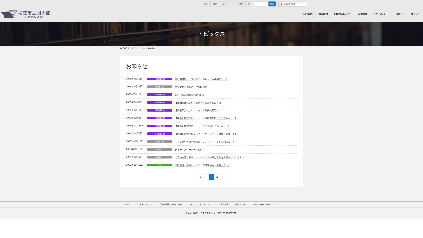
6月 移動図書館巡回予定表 (189, 94)
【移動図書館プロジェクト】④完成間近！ (197, 110)
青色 (206, 4)
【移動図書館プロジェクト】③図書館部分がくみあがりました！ (208, 118)
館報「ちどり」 (146, 204)
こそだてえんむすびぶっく (200, 204)
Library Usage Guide (261, 204)
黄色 (215, 4)
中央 (160, 165)
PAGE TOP (410, 228)
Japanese (289, 3)
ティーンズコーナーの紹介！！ (191, 149)
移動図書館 (160, 79)
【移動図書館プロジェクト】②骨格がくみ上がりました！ (205, 126)
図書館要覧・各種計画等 (171, 204)
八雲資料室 (224, 204)
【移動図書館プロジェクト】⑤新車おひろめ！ (199, 102)
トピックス (128, 204)
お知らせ (160, 87)
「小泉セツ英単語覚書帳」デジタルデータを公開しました (205, 141)
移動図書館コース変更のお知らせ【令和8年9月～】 (201, 79)
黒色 (224, 4)
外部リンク (240, 204)
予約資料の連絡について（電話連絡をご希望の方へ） (202, 165)
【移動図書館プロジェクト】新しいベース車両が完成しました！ (208, 134)
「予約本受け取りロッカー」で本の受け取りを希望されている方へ (209, 157)
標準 (241, 4)
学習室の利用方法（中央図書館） (192, 87)
